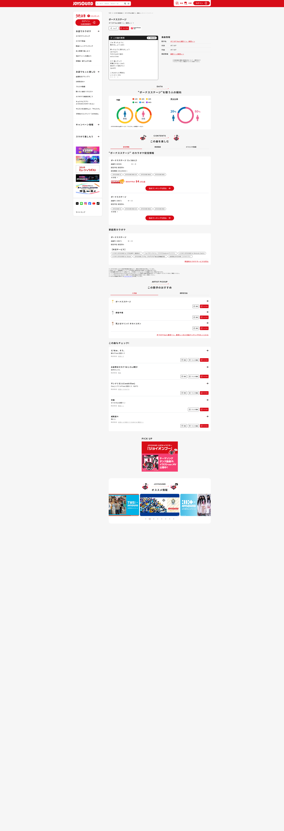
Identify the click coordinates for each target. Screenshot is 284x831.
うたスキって (94, 16)
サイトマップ (80, 212)
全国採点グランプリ (83, 76)
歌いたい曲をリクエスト (84, 91)
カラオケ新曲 (80, 41)
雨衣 (119, 373)
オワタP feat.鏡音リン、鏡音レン (133, 13)
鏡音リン (121, 406)
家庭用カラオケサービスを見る (197, 261)
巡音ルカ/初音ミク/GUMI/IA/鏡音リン (131, 422)
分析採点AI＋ (80, 81)
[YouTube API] (128, 276)
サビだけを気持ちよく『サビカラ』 (88, 109)
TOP (110, 13)
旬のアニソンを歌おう (83, 56)
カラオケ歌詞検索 (118, 13)
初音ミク (121, 356)
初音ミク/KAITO (123, 389)
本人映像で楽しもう (83, 51)
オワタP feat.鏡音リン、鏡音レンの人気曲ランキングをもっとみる (183, 335)
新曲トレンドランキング (84, 46)
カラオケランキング (83, 36)
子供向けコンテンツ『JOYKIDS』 (87, 114)
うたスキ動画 (80, 86)
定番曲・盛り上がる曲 (83, 61)
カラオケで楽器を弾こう (84, 96)
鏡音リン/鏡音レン (177, 54)
